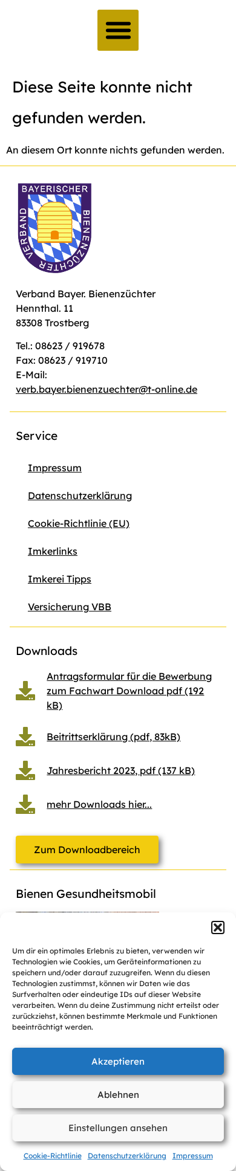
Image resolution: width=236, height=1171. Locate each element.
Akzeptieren (118, 1061)
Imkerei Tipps (59, 579)
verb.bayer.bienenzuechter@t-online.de (106, 389)
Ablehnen (118, 1094)
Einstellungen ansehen (118, 1128)
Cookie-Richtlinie (53, 1155)
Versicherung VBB (69, 607)
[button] (218, 927)
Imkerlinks (52, 551)
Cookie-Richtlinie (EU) (78, 523)
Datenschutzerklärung (127, 1155)
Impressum (192, 1155)
